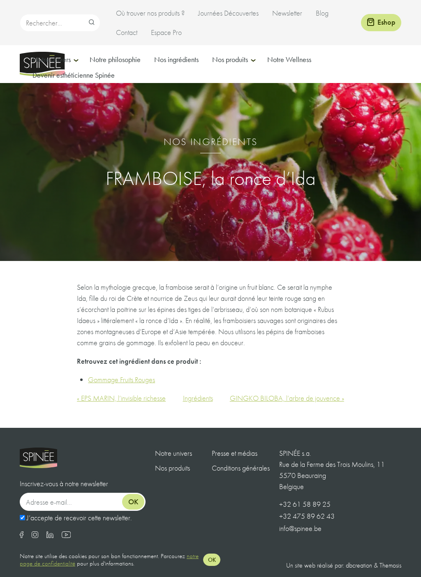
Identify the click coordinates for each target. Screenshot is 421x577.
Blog (322, 13)
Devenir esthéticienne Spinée (73, 75)
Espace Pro (166, 32)
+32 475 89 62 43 (307, 516)
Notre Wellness (289, 59)
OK (212, 559)
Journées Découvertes (228, 13)
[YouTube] (66, 535)
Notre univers (51, 59)
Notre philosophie (115, 59)
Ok (133, 501)
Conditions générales (241, 468)
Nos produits (230, 59)
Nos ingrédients (176, 59)
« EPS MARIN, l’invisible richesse (121, 398)
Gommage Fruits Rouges (121, 379)
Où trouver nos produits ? (150, 13)
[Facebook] (21, 535)
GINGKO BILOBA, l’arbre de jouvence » (287, 398)
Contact (126, 32)
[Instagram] (35, 535)
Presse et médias (234, 453)
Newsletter (287, 13)
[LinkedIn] (49, 535)
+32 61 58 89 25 (305, 504)
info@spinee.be (300, 528)
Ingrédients (198, 398)
